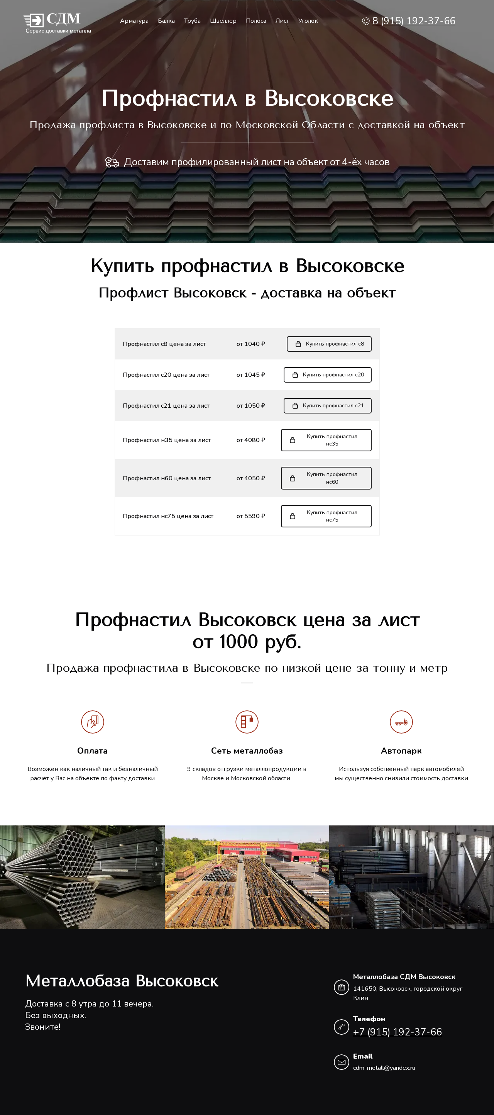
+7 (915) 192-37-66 (397, 1032)
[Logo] (57, 21)
